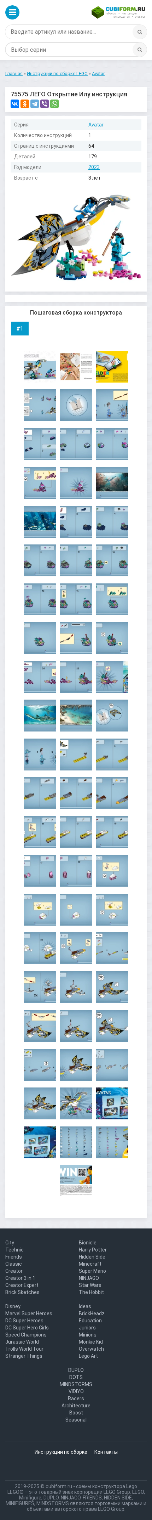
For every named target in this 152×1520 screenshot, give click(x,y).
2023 (94, 167)
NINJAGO (89, 1278)
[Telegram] (34, 104)
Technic (14, 1250)
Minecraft (90, 1264)
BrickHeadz (92, 1313)
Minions (88, 1335)
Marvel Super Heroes (28, 1313)
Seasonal (76, 1420)
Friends (13, 1257)
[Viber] (44, 104)
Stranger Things (23, 1356)
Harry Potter (93, 1250)
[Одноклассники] (25, 104)
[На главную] (118, 12)
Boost (76, 1413)
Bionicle (88, 1242)
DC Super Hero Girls (27, 1327)
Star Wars (90, 1285)
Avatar (96, 125)
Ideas (85, 1306)
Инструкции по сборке (61, 1452)
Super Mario (92, 1271)
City (9, 1242)
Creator (14, 1271)
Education (90, 1320)
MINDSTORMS (76, 1384)
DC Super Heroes (24, 1320)
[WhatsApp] (54, 104)
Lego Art (88, 1356)
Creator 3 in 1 (20, 1278)
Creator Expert (22, 1285)
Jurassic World (22, 1342)
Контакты (106, 1452)
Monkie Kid (91, 1342)
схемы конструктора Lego (106, 1486)
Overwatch (91, 1349)
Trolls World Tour (24, 1349)
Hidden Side (92, 1257)
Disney (13, 1306)
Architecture (76, 1405)
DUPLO (76, 1370)
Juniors (87, 1327)
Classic (13, 1264)
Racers (76, 1398)
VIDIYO (76, 1391)
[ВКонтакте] (15, 104)
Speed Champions (26, 1335)
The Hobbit (91, 1292)
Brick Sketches (22, 1292)
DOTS (76, 1377)
